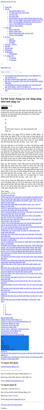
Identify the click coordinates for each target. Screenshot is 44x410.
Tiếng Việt (10, 56)
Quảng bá (4, 351)
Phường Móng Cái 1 (6, 67)
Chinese (13, 60)
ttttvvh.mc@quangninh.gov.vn (15, 399)
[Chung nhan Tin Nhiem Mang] (11, 405)
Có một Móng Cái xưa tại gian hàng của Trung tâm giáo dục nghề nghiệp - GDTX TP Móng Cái (23, 86)
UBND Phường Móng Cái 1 (10, 367)
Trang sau (8, 314)
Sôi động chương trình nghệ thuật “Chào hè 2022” (21, 79)
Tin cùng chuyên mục (8, 195)
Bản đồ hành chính (7, 318)
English (13, 58)
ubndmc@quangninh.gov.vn (14, 381)
